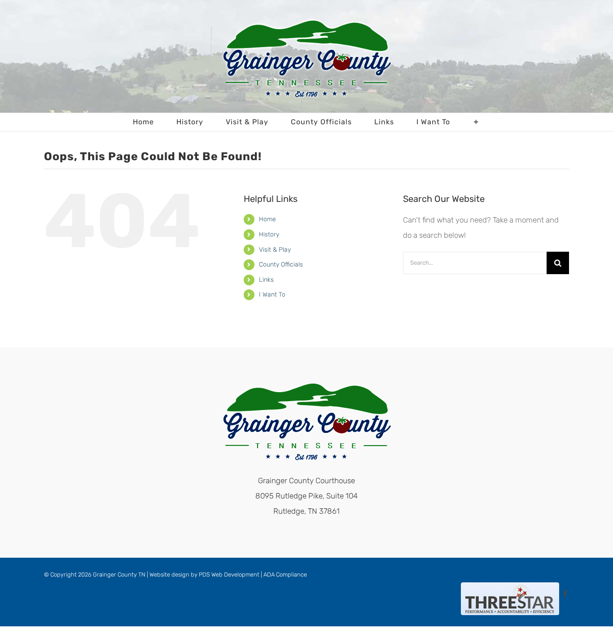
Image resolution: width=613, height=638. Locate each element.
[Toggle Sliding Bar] (476, 122)
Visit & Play (275, 249)
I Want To (272, 294)
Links (266, 280)
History (269, 234)
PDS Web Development (229, 574)
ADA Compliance (285, 574)
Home (267, 219)
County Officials (281, 264)
